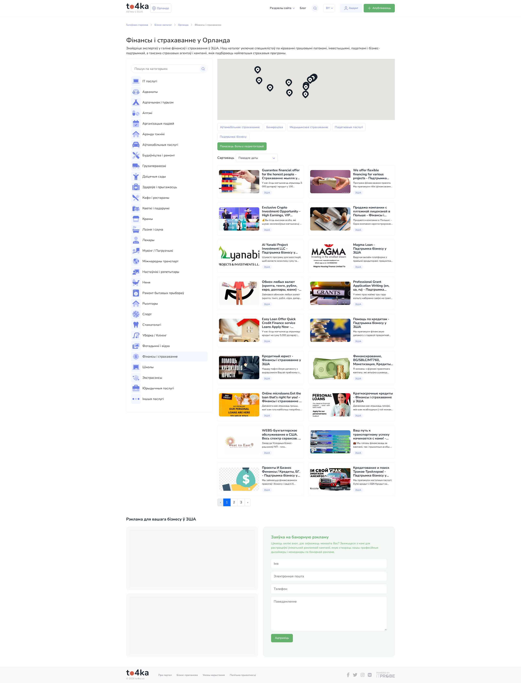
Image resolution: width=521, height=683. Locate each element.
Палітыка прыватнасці (243, 675)
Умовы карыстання (214, 675)
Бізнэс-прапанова (187, 675)
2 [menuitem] (234, 502)
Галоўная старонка (137, 24)
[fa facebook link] (348, 675)
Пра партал (165, 675)
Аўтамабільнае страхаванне (240, 127)
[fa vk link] (370, 675)
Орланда (183, 24)
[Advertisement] (192, 558)
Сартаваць (225, 158)
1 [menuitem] (227, 502)
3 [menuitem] (241, 502)
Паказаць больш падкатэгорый (242, 146)
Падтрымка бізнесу (233, 137)
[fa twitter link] (355, 675)
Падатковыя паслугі (349, 127)
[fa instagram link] (362, 675)
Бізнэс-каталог (163, 24)
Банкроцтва (274, 127)
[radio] (169, 81)
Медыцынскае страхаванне (309, 127)
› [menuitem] (247, 502)
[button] (310, 80)
